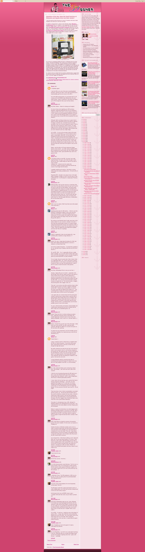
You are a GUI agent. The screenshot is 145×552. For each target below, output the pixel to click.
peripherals (76, 79)
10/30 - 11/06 (87, 155)
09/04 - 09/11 (87, 168)
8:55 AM (53, 538)
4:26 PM (53, 418)
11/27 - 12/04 (87, 149)
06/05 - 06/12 (87, 214)
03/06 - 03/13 (87, 235)
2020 (84, 127)
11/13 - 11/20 (87, 152)
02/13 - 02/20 (87, 239)
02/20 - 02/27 (87, 238)
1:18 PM (53, 103)
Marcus (52, 208)
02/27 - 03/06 (87, 236)
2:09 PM (53, 155)
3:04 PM (53, 310)
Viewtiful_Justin (55, 450)
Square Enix (56, 80)
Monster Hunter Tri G (66, 79)
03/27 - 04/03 (87, 230)
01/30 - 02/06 (87, 243)
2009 (84, 253)
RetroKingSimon (55, 462)
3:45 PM (53, 364)
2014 (84, 136)
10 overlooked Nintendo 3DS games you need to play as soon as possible (94, 82)
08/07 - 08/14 (87, 200)
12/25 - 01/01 (87, 142)
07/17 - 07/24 (87, 205)
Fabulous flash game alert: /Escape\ (91, 193)
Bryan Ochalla (54, 104)
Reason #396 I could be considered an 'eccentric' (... (91, 178)
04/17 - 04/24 (87, 225)
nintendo (72, 79)
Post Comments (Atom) (58, 547)
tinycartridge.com (62, 77)
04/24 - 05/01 (87, 224)
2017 (84, 132)
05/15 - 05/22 (87, 219)
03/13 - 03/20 (87, 233)
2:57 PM (53, 266)
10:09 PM (53, 461)
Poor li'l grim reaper (88, 176)
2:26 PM (53, 200)
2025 (84, 119)
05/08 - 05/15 (87, 220)
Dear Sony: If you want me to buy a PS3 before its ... (91, 191)
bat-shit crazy (53, 79)
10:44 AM (53, 521)
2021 (84, 125)
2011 (84, 141)
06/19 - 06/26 (87, 211)
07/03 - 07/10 (87, 208)
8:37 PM (53, 455)
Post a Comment (51, 540)
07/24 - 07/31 (87, 203)
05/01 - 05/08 (87, 222)
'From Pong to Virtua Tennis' (90, 169)
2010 (84, 251)
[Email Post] (56, 78)
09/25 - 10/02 (87, 163)
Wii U (61, 80)
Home (63, 544)
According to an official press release (55, 30)
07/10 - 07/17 (87, 206)
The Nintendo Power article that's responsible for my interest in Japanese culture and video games (94, 93)
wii (59, 80)
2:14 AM (53, 472)
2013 (84, 138)
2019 (84, 128)
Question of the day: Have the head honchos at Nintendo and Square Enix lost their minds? (61, 17)
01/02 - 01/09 (87, 249)
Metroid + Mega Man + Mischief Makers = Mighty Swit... (90, 189)
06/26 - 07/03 (87, 209)
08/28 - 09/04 (87, 195)
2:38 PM (53, 231)
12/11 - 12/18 (87, 145)
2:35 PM (53, 207)
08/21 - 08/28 (87, 197)
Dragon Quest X (59, 79)
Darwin (52, 86)
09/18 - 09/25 (87, 164)
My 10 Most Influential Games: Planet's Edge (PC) (94, 63)
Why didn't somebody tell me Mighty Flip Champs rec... (91, 186)
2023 (84, 122)
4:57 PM (53, 449)
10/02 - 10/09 (87, 161)
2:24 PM (53, 181)
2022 (84, 124)
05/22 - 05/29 (87, 217)
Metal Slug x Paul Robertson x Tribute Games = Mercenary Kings (94, 72)
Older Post (76, 544)
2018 (84, 130)
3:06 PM (53, 320)
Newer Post (49, 544)
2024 (84, 121)
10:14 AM (53, 498)
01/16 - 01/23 (87, 246)
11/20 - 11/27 (87, 150)
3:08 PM (53, 335)
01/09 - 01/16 (87, 247)
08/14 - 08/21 (87, 198)
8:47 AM (53, 480)
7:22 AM (53, 528)
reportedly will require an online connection (59, 27)
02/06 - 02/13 (87, 241)
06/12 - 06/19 (87, 213)
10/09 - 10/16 (87, 160)
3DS (50, 79)
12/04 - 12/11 (87, 147)
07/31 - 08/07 (87, 202)
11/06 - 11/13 (87, 153)
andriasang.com (52, 77)
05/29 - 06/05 (87, 216)
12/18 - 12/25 (87, 144)
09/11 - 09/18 (87, 166)
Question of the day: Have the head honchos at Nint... (91, 181)
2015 (84, 135)
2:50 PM (53, 238)
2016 (84, 133)
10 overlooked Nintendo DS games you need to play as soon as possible (94, 102)
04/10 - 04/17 (87, 227)
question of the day (49, 80)
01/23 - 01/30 (87, 244)
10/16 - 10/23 (87, 158)
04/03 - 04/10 (87, 228)
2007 (84, 254)
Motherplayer (54, 182)
